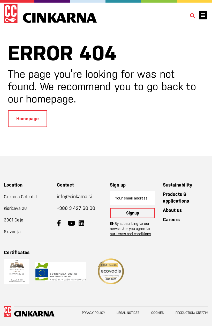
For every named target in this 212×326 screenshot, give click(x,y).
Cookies (157, 313)
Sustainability (177, 185)
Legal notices (128, 313)
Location (13, 185)
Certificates (16, 252)
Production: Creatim (192, 313)
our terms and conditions (130, 234)
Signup (132, 213)
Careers (171, 219)
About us (172, 210)
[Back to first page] (50, 14)
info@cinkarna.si (74, 196)
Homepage (27, 118)
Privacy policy (93, 313)
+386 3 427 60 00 (76, 208)
